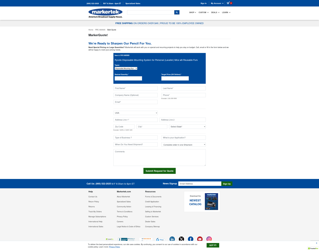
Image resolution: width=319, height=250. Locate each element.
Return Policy (93, 201)
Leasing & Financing (153, 206)
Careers (120, 221)
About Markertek (123, 196)
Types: (117, 65)
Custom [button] (203, 12)
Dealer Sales (150, 221)
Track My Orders (95, 211)
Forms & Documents (153, 196)
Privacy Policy (122, 216)
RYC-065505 (100, 29)
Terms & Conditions (124, 211)
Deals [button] (214, 12)
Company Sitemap (152, 226)
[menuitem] (192, 12)
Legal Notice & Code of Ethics (128, 226)
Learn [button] (225, 12)
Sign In (204, 3)
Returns (91, 206)
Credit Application (152, 201)
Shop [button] (191, 12)
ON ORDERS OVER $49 (137, 23)
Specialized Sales (132, 3)
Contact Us (92, 196)
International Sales (95, 226)
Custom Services (152, 216)
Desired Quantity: (122, 74)
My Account (216, 3)
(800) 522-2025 (93, 3)
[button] (109, 240)
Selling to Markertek (153, 211)
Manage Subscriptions (97, 216)
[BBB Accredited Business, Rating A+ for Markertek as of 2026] (126, 239)
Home (90, 29)
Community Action (124, 206)
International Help (95, 221)
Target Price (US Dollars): (171, 74)
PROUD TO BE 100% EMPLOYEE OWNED (182, 23)
